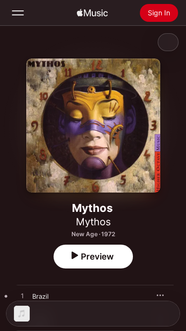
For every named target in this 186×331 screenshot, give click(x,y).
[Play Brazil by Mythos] (22, 296)
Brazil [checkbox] (40, 296)
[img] (92, 12)
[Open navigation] (18, 13)
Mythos (93, 222)
